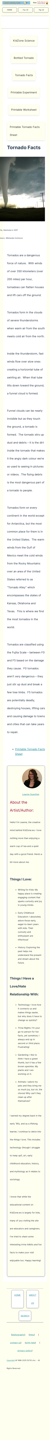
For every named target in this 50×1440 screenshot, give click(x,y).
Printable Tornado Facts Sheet (25, 131)
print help (30, 1342)
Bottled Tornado (24, 58)
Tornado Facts (24, 75)
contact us (15, 1342)
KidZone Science (24, 40)
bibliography (18, 1334)
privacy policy (24, 1350)
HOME (9, 10)
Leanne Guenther (30, 794)
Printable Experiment (24, 92)
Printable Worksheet (24, 109)
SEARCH (25, 1315)
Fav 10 (25, 10)
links (31, 1334)
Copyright (11, 1360)
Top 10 (41, 10)
